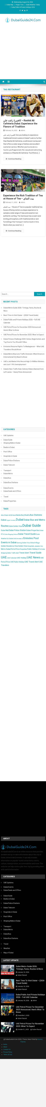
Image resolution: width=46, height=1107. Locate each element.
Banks (18, 515)
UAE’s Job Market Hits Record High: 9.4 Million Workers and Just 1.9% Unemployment (24, 362)
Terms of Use (7, 1054)
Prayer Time (19, 5)
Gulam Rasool (22, 975)
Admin (23, 130)
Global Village (35, 543)
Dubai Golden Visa (15, 526)
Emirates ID (19, 538)
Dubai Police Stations (12, 460)
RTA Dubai (41, 549)
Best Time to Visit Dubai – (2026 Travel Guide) (21, 315)
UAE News (33, 557)
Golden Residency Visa (9, 546)
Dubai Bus (7, 478)
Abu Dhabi (4, 515)
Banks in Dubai (9, 447)
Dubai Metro (8, 474)
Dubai (19, 519)
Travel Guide (35, 552)
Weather (7, 948)
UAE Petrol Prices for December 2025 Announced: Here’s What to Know (22, 328)
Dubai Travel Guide (27, 534)
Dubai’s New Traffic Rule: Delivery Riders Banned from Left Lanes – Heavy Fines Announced (24, 370)
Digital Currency (11, 520)
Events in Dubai (8, 542)
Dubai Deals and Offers (12, 491)
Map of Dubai (8, 953)
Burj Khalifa (25, 515)
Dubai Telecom (9, 465)
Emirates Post (31, 538)
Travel (6, 497)
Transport (7, 470)
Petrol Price (15, 549)
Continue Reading (14, 159)
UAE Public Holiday (17, 562)
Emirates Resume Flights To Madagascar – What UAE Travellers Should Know (24, 348)
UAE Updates (8, 435)
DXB (14, 538)
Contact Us (6, 1049)
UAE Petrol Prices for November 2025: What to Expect (24, 335)
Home (5, 1044)
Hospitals (30, 546)
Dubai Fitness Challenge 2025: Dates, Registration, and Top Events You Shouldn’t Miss (24, 340)
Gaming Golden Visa (23, 543)
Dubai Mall (5, 530)
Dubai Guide (8, 440)
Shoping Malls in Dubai (12, 443)
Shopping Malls (6, 553)
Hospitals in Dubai (10, 456)
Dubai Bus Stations (11, 482)
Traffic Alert (15, 553)
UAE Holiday (21, 558)
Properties (23, 549)
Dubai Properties (10, 501)
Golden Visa (22, 546)
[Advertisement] (23, 50)
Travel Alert (24, 553)
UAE (4, 557)
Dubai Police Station (17, 530)
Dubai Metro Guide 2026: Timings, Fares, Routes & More (22, 309)
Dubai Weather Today (33, 5)
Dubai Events (8, 488)
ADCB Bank (12, 515)
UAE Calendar (12, 558)
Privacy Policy (7, 1052)
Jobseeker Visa (38, 546)
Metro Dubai (5, 549)
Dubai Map (9, 5)
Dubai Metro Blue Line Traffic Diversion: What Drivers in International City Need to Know (24, 355)
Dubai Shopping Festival (11, 534)
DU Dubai (10, 538)
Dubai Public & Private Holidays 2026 (23, 7)
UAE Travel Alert (31, 562)
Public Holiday (32, 549)
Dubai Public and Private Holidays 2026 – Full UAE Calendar (22, 321)
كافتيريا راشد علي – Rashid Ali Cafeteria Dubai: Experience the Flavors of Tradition (20, 123)
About (5, 1047)
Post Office (8, 452)
